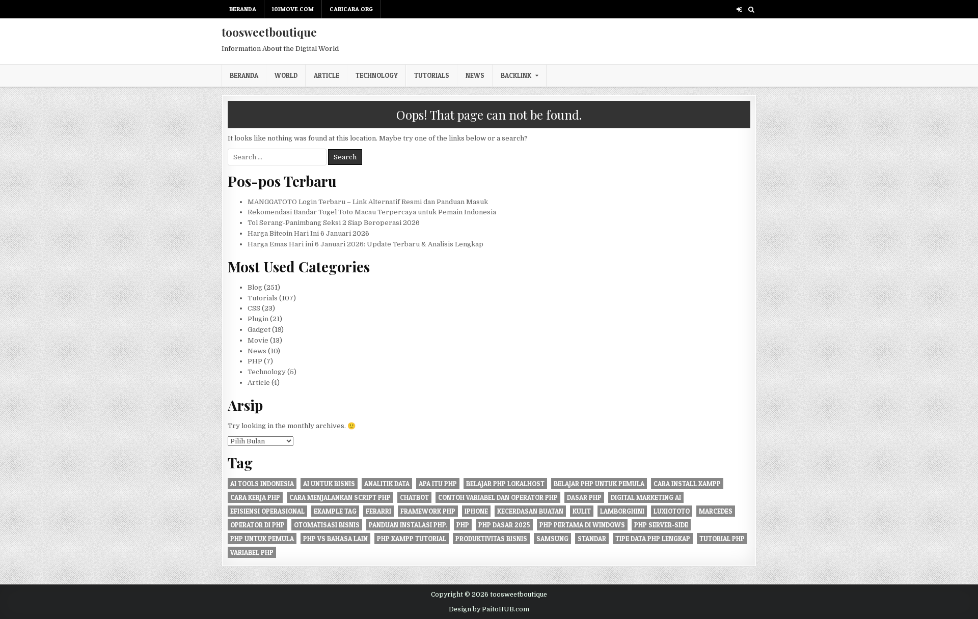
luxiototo (672, 511)
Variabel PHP (252, 552)
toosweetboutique (269, 32)
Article (326, 75)
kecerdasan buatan (530, 511)
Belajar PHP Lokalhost (505, 484)
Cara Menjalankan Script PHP (340, 497)
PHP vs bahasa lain (335, 538)
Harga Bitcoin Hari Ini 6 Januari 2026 (308, 233)
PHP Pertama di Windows (582, 525)
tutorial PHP (722, 538)
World (286, 75)
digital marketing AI (646, 497)
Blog (255, 287)
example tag (335, 511)
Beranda (242, 9)
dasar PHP (584, 497)
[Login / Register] (739, 9)
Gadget (259, 329)
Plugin (258, 319)
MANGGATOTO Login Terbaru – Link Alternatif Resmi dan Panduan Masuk (368, 202)
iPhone (476, 511)
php (462, 525)
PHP (255, 361)
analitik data (387, 484)
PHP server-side (661, 525)
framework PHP (427, 511)
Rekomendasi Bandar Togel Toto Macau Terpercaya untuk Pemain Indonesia (372, 212)
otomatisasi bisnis (327, 525)
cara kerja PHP (255, 497)
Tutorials (431, 75)
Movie (258, 340)
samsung (552, 538)
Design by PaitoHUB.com (489, 609)
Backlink (516, 75)
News (475, 75)
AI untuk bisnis (329, 484)
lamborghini (622, 511)
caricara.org (351, 9)
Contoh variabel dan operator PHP (498, 497)
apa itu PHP (438, 484)
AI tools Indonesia (262, 484)
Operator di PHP (257, 525)
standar (592, 538)
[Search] (751, 9)
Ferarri (378, 511)
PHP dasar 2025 (504, 525)
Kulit (582, 511)
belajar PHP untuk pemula (599, 484)
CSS (254, 308)
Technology (377, 75)
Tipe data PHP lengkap (652, 538)
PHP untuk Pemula (262, 538)
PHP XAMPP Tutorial (411, 538)
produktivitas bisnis (491, 538)
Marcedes (715, 511)
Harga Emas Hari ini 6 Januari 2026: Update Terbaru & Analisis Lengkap (365, 244)
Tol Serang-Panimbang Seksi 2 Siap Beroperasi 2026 (334, 223)
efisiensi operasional (267, 511)
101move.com (293, 9)
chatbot (414, 497)
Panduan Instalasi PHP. (408, 525)
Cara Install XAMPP (687, 484)
